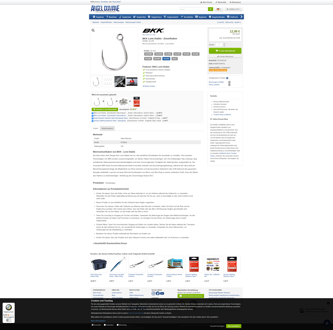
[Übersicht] (229, 22)
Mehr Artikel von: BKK (148, 34)
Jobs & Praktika (117, 298)
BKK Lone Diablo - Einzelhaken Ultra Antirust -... (111, 115)
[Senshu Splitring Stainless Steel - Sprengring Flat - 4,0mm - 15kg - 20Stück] (136, 102)
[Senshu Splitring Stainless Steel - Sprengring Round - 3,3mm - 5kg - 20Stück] (232, 264)
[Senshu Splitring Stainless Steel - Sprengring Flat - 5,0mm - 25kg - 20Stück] (194, 264)
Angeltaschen (224, 295)
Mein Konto (207, 2)
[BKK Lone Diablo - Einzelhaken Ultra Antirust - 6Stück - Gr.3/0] (110, 102)
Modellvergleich (107, 128)
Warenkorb (236, 2)
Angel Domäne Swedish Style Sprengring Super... (111, 118)
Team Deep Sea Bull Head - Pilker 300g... (116, 275)
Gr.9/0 (168, 54)
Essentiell (97, 325)
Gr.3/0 (148, 59)
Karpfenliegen (234, 295)
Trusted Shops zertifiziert (222, 115)
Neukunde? (116, 2)
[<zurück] (220, 22)
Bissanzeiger (213, 293)
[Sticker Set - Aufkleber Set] (213, 264)
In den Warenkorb (227, 51)
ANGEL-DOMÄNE (106, 9)
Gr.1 (174, 59)
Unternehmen (117, 293)
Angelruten (231, 298)
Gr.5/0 (186, 54)
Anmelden (104, 2)
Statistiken (110, 325)
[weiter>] (238, 22)
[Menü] (13, 304)
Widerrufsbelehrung (136, 295)
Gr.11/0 (159, 54)
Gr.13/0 (149, 54)
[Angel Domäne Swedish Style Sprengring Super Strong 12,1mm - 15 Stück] (123, 102)
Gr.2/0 (157, 59)
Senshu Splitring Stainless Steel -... (191, 275)
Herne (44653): (214, 85)
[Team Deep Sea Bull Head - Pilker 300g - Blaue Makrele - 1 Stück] (118, 264)
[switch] (8, 320)
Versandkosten (98, 295)
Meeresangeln (214, 295)
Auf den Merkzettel (226, 56)
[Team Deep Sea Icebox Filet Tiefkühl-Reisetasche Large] (99, 264)
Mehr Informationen (98, 321)
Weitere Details (149, 86)
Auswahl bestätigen (217, 326)
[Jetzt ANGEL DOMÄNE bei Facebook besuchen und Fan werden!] (154, 295)
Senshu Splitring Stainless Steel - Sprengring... (110, 121)
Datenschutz (133, 298)
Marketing (122, 325)
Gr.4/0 (195, 54)
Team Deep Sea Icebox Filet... (96, 275)
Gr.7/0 (177, 54)
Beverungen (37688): (216, 82)
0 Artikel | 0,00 (234, 9)
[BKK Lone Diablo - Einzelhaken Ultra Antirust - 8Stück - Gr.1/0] (96, 81)
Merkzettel (222, 2)
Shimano (227, 293)
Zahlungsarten (98, 298)
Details (95, 128)
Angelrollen (222, 298)
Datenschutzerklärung (136, 313)
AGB (131, 293)
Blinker (220, 293)
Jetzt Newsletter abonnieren (192, 296)
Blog (113, 295)
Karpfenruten (213, 298)
